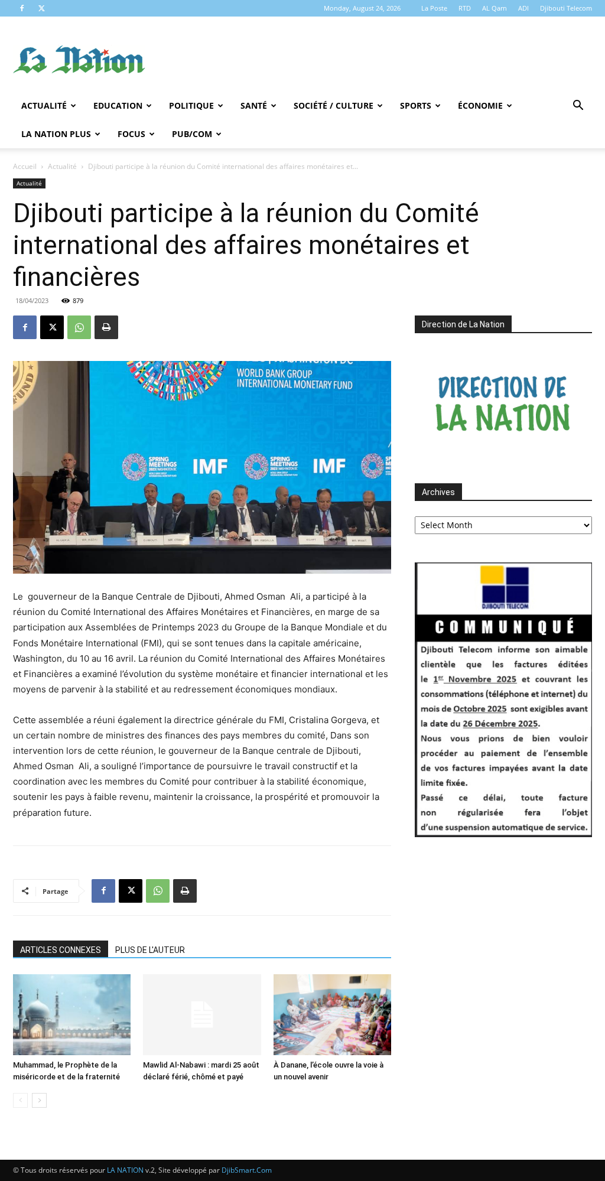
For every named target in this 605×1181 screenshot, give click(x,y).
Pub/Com (192, 133)
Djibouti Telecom (566, 8)
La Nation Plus (56, 133)
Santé (253, 105)
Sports (415, 105)
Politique (191, 105)
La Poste (434, 8)
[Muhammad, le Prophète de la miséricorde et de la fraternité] (72, 1014)
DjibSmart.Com (247, 1170)
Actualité (44, 105)
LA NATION (125, 1170)
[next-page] (39, 1100)
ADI (523, 8)
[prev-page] (20, 1100)
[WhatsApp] (79, 327)
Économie (480, 105)
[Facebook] (22, 8)
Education (117, 105)
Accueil (25, 166)
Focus (131, 133)
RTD (464, 8)
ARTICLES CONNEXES (60, 950)
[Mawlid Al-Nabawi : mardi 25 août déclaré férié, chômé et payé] (202, 1014)
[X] (41, 8)
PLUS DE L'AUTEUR (150, 950)
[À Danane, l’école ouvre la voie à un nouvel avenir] (332, 1014)
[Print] (106, 327)
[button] (578, 106)
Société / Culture (333, 105)
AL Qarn (494, 8)
